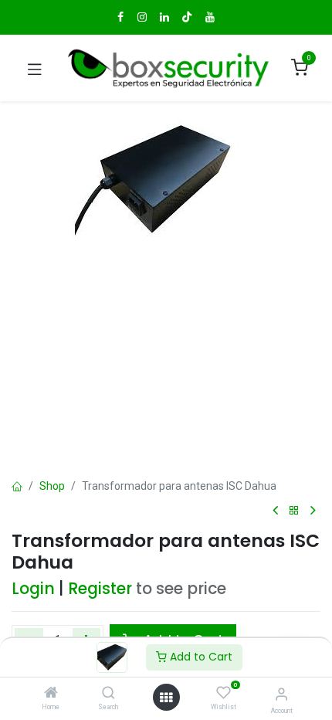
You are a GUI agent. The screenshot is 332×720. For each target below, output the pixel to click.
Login (33, 588)
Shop (52, 486)
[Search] (108, 694)
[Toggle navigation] (35, 68)
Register (100, 588)
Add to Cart (199, 656)
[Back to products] (294, 511)
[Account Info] (281, 694)
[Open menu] (166, 697)
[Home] (51, 694)
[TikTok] (187, 16)
